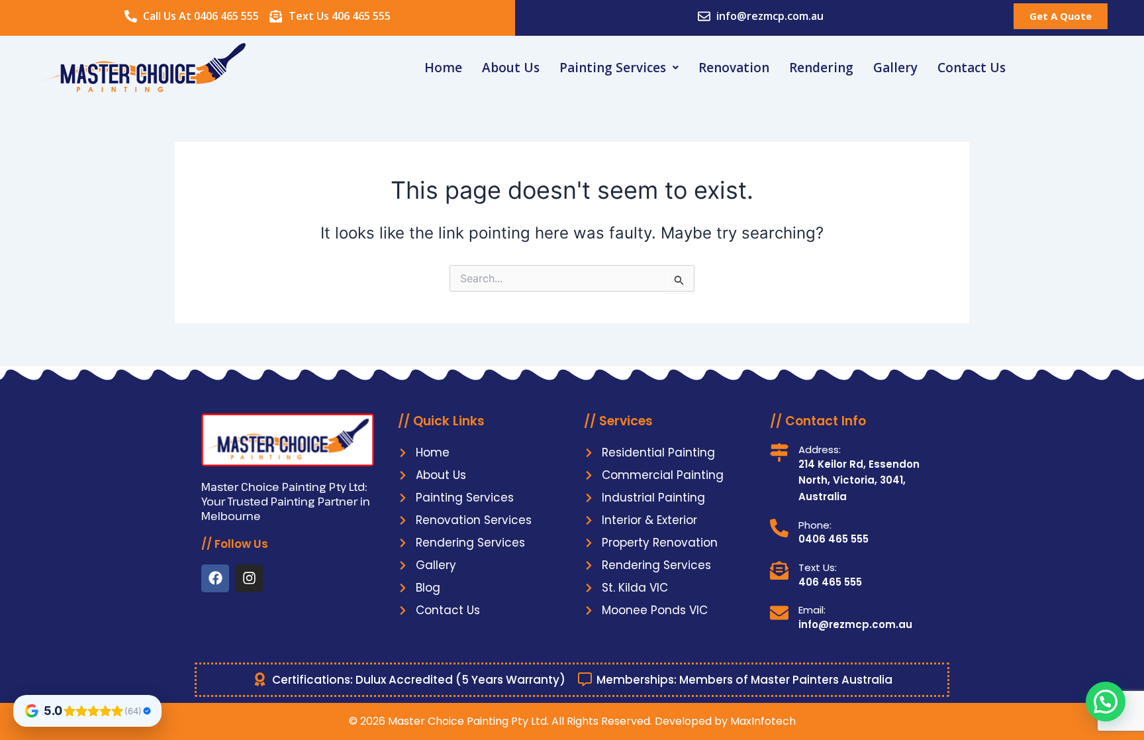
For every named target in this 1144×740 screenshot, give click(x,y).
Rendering (821, 67)
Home (443, 67)
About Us (511, 67)
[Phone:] (779, 528)
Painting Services (612, 67)
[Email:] (779, 613)
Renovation (733, 67)
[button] (619, 68)
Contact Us (971, 67)
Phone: (815, 525)
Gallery (895, 67)
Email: (812, 610)
